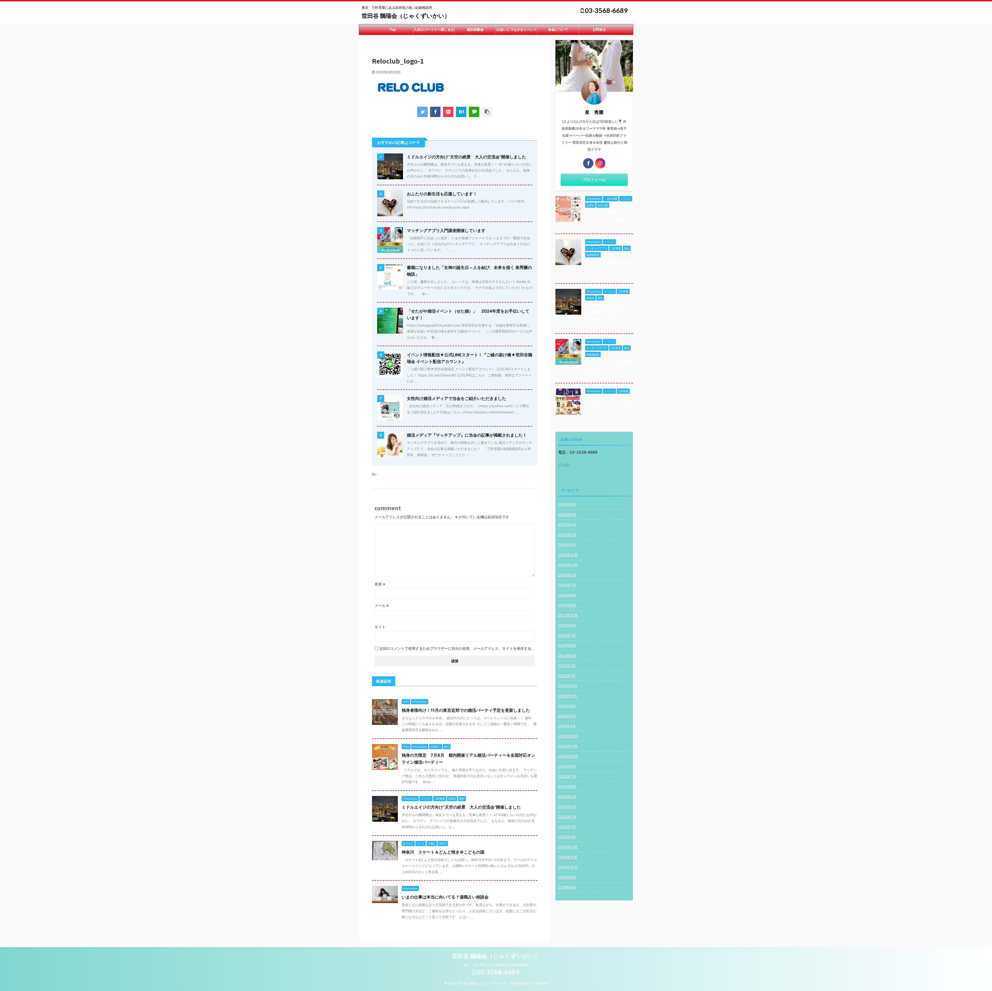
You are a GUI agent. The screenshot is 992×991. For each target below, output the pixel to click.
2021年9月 (567, 706)
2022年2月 (567, 665)
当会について (558, 29)
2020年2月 (567, 827)
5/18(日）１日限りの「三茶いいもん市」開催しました (608, 405)
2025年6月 (567, 524)
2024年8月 (567, 575)
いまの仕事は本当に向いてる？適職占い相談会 (445, 897)
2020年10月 (568, 756)
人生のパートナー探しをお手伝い (434, 31)
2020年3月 (567, 817)
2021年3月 (567, 726)
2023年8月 (567, 605)
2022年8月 (567, 625)
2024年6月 (567, 595)
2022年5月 (567, 655)
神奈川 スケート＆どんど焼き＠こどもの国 (443, 852)
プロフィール (594, 179)
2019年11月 (567, 857)
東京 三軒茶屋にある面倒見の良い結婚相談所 (496, 965)
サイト (380, 627)
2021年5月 (567, 716)
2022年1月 (567, 675)
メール (382, 605)
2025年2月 (567, 545)
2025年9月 (567, 514)
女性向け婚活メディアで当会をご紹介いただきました (456, 398)
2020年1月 (567, 837)
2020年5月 (567, 796)
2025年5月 (567, 534)
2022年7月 (567, 635)
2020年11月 (568, 746)
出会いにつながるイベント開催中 (517, 31)
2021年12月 (567, 686)
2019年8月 (567, 887)
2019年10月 (568, 867)
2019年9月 (567, 877)
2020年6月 (567, 786)
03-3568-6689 (606, 10)
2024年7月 (567, 585)
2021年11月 (567, 696)
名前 (380, 584)
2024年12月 (568, 555)
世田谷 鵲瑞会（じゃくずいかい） (406, 15)
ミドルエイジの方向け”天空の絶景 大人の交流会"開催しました (466, 156)
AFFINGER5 (539, 983)
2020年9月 (567, 766)
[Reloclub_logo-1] (461, 112)
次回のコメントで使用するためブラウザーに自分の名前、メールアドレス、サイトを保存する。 (457, 648)
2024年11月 (568, 565)
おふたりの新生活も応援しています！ (442, 193)
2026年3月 (567, 504)
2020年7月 (567, 776)
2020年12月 (568, 736)
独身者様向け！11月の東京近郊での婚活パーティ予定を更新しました (466, 710)
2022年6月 (567, 645)
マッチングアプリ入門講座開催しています (446, 230)
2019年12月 (568, 847)
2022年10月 (568, 615)
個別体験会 (475, 29)
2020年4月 (567, 806)
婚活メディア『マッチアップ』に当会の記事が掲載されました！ (467, 435)
